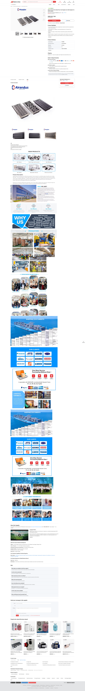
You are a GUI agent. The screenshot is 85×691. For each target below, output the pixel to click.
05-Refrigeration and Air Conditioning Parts (16, 663)
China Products (29, 685)
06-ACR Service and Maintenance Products (32, 663)
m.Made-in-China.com (44, 686)
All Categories (14, 4)
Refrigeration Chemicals (19, 555)
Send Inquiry (54, 20)
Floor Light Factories (37, 678)
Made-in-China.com (38, 686)
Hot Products (24, 685)
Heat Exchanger (34, 555)
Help (58, 4)
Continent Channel (53, 685)
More (11, 679)
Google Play (18, 682)
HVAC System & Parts (24, 6)
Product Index (57, 685)
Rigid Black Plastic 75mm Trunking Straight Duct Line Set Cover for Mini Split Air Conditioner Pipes (16, 652)
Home (11, 6)
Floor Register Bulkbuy (68, 678)
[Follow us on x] (68, 682)
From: (14, 603)
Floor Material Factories (21, 678)
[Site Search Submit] (54, 2)
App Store (13, 682)
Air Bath (58, 678)
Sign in (73, 2)
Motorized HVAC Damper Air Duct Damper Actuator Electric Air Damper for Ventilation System (29, 652)
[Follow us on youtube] (71, 682)
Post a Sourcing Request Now (35, 615)
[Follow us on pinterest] (72, 682)
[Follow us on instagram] (70, 682)
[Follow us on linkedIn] (73, 682)
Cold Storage (16, 556)
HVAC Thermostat (21, 674)
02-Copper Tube (29, 661)
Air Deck (62, 678)
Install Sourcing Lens (33, 682)
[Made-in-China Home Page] (15, 2)
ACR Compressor (29, 555)
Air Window (48, 678)
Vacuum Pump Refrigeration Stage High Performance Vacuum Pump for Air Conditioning (42, 652)
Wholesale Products (42, 685)
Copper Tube (25, 555)
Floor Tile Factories (14, 678)
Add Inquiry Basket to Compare (28, 37)
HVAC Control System (14, 674)
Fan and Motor (48, 555)
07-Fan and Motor (44, 663)
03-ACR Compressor (45, 661)
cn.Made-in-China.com (51, 686)
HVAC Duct (27, 674)
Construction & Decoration (16, 6)
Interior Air (53, 678)
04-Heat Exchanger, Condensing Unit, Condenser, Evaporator (66, 661)
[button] (51, 1)
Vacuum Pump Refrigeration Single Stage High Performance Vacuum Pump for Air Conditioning (55, 652)
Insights (61, 685)
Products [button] (24, 1)
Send (17, 615)
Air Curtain (52, 555)
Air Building (43, 678)
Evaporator (44, 555)
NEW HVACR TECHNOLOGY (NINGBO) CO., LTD (54, 12)
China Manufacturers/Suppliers (35, 685)
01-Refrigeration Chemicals (14, 661)
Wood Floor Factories (30, 678)
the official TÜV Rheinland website (36, 526)
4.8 (61, 80)
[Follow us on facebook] (67, 682)
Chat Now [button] (68, 20)
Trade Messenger (24, 682)
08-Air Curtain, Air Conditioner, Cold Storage (64, 663)
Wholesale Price (48, 685)
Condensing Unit (39, 555)
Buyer (54, 4)
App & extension (63, 4)
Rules (74, 4)
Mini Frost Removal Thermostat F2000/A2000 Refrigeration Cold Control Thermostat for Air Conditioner (68, 652)
